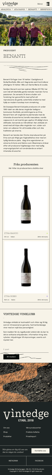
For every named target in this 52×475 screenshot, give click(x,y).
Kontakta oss (40, 451)
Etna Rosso (10, 296)
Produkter (7, 436)
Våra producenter (33, 428)
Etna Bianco (11, 233)
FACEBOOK (39, 461)
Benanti (29, 9)
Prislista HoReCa (32, 432)
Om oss (6, 428)
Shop (5, 432)
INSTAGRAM (13, 461)
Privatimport (31, 436)
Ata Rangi (16, 9)
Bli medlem (11, 357)
